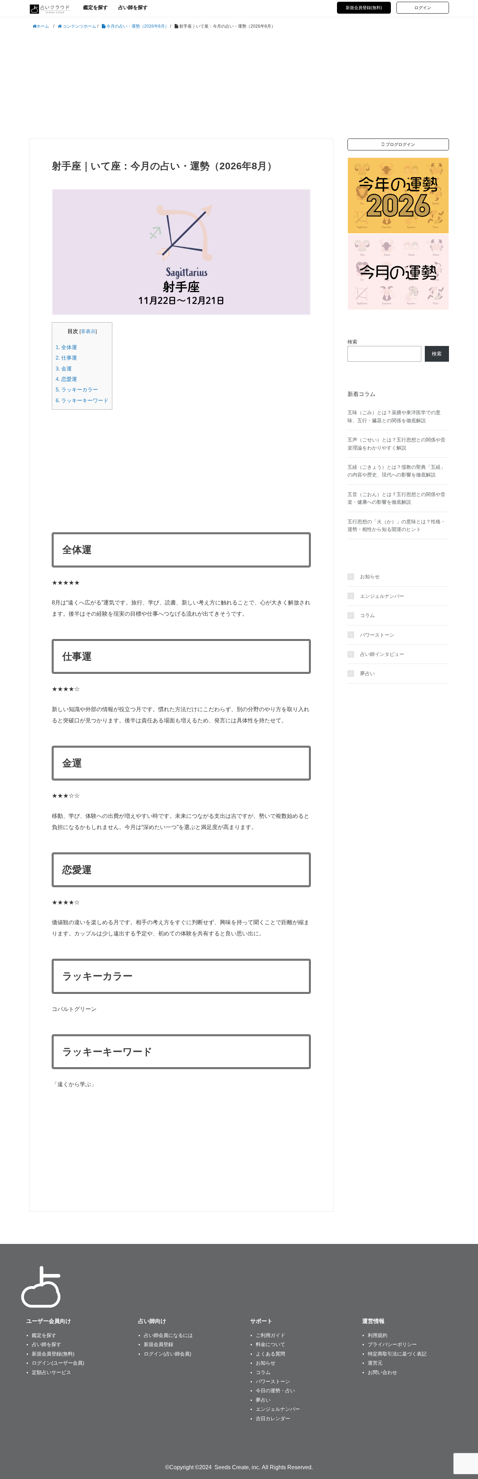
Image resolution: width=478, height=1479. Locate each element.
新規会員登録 (158, 1344)
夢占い (367, 673)
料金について (270, 1344)
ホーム (42, 26)
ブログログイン (400, 144)
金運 (64, 368)
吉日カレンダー (273, 1418)
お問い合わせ (382, 1372)
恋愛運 (66, 379)
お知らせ (370, 576)
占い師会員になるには (168, 1335)
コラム (367, 615)
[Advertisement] (239, 84)
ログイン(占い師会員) (167, 1354)
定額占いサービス (51, 1372)
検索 (352, 342)
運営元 (375, 1363)
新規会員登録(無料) (364, 7)
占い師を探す (133, 7)
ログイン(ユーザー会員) (58, 1363)
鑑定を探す (95, 7)
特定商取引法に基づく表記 (397, 1354)
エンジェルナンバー (382, 596)
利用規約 (377, 1335)
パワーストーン (377, 635)
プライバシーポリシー (392, 1344)
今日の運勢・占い (275, 1390)
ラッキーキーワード (82, 400)
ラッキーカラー (77, 389)
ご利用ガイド (270, 1335)
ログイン (422, 7)
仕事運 (66, 358)
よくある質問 (270, 1354)
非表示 (88, 331)
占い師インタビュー (382, 654)
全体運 (66, 347)
